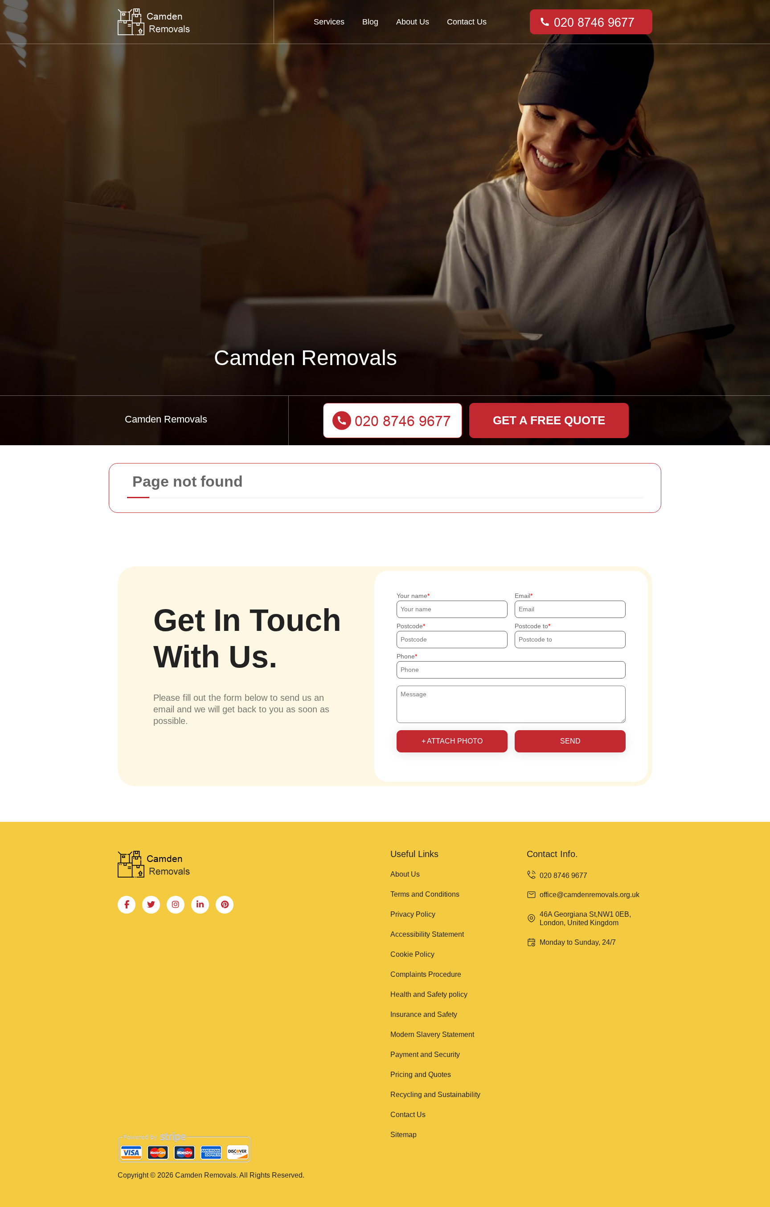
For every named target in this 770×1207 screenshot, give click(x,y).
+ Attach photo (452, 741)
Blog (370, 21)
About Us (412, 21)
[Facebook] (126, 905)
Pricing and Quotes (420, 1074)
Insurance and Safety (423, 1014)
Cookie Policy (412, 954)
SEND (570, 741)
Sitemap (403, 1134)
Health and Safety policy (428, 994)
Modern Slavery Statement (432, 1034)
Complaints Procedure (425, 974)
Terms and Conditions (424, 894)
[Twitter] (151, 905)
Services (329, 21)
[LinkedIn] (200, 905)
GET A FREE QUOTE (549, 420)
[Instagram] (175, 905)
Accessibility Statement (427, 934)
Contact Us (467, 21)
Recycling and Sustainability (435, 1094)
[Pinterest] (224, 905)
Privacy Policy (412, 914)
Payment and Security (425, 1054)
